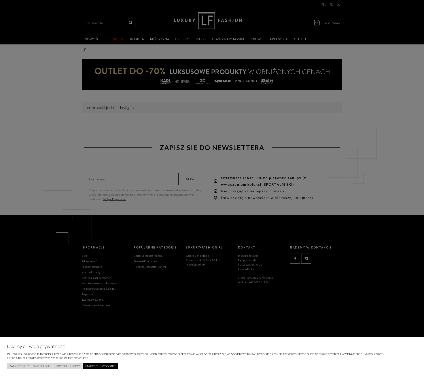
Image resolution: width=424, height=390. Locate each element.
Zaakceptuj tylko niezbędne (29, 366)
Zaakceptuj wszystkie (100, 366)
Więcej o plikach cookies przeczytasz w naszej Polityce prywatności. (48, 357)
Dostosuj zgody (68, 366)
